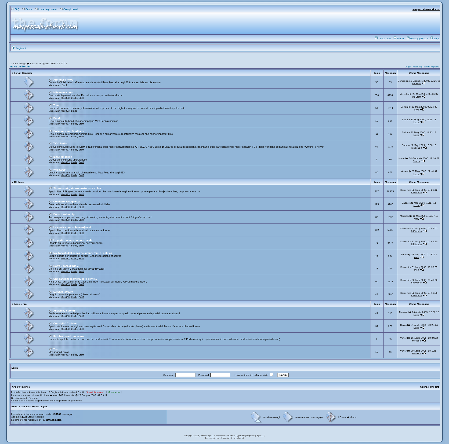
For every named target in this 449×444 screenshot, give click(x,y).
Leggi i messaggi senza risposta (422, 66)
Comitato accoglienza (66, 201)
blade (74, 98)
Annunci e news (63, 79)
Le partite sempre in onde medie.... (74, 240)
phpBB (241, 435)
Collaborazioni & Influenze (69, 131)
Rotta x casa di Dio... (66, 265)
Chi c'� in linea (21, 386)
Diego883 (416, 148)
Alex (416, 257)
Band (56, 118)
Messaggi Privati (419, 38)
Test (55, 349)
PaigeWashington (52, 419)
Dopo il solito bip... (65, 214)
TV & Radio (60, 143)
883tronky (416, 192)
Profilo (400, 38)
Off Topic (19, 182)
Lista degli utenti (47, 9)
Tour (56, 105)
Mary (416, 218)
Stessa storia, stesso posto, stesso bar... (78, 188)
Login (437, 38)
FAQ (17, 9)
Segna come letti (429, 386)
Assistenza (20, 304)
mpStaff (416, 83)
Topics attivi (384, 38)
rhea (416, 269)
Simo (416, 109)
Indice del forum (20, 66)
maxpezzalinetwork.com (426, 9)
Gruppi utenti (70, 9)
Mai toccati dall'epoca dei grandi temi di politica (82, 253)
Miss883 (65, 98)
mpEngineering (62, 156)
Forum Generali (23, 73)
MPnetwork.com (63, 92)
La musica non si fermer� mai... (73, 227)
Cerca (28, 9)
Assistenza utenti (64, 310)
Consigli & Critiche (64, 323)
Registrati (21, 48)
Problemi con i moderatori (69, 336)
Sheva (416, 161)
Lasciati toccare (63, 291)
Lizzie (416, 122)
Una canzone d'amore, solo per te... (75, 278)
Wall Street (59, 169)
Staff (64, 85)
